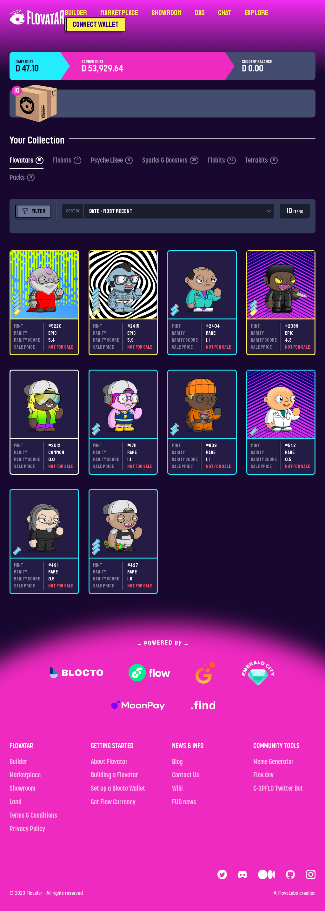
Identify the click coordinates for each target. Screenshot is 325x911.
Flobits (221, 160)
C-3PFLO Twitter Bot (278, 789)
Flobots (66, 160)
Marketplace (119, 12)
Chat (224, 12)
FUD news (184, 802)
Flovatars (25, 160)
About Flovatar (109, 762)
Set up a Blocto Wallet (118, 789)
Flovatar (34, 893)
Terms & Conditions (33, 816)
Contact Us (185, 775)
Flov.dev (263, 775)
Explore (256, 12)
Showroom (166, 12)
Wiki (177, 789)
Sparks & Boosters (169, 160)
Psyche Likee (110, 160)
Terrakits (260, 160)
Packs (21, 178)
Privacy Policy (27, 829)
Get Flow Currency (113, 802)
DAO (200, 12)
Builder (75, 12)
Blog (177, 762)
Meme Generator (273, 762)
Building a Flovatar (114, 775)
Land (16, 802)
